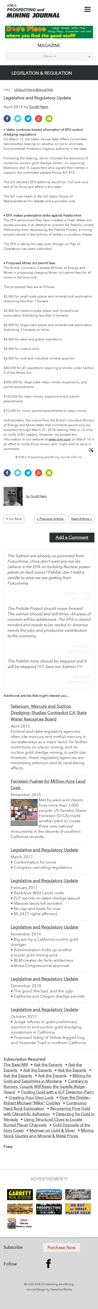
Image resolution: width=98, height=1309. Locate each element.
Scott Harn (38, 107)
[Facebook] (8, 121)
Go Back (15, 519)
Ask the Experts (48, 1065)
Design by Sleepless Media (54, 1289)
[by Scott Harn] (25, 505)
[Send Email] (50, 121)
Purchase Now (61, 1248)
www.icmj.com (60, 439)
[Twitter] (29, 121)
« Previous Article (50, 519)
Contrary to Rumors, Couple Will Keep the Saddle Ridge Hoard (46, 1086)
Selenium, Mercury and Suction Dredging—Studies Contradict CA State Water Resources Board (49, 713)
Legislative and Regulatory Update (44, 850)
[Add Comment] (19, 121)
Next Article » (81, 519)
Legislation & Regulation (33, 90)
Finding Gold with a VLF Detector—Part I (57, 1092)
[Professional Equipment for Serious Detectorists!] (49, 32)
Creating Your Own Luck (31, 1098)
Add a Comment (72, 538)
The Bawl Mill (16, 1065)
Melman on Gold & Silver (52, 1131)
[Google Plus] (39, 121)
